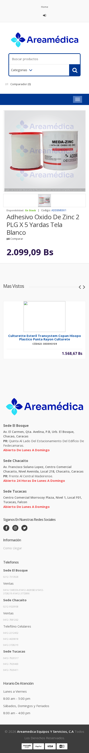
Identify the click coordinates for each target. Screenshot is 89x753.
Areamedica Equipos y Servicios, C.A (45, 731)
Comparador (20, 84)
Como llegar (12, 548)
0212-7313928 (10, 576)
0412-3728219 (10, 645)
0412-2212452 (10, 632)
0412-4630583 (28, 590)
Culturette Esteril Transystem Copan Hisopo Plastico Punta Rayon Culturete (44, 337)
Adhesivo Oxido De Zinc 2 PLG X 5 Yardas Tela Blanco (42, 224)
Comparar (16, 239)
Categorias (19, 70)
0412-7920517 (10, 658)
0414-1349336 (10, 590)
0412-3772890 (22, 593)
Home (44, 6)
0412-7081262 (10, 619)
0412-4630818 (10, 638)
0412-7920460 (10, 663)
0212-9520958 (10, 606)
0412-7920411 (10, 670)
